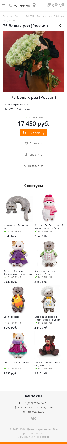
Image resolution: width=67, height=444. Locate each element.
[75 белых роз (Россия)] (33, 61)
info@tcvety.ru (35, 411)
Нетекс (44, 436)
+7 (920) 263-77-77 (34, 403)
